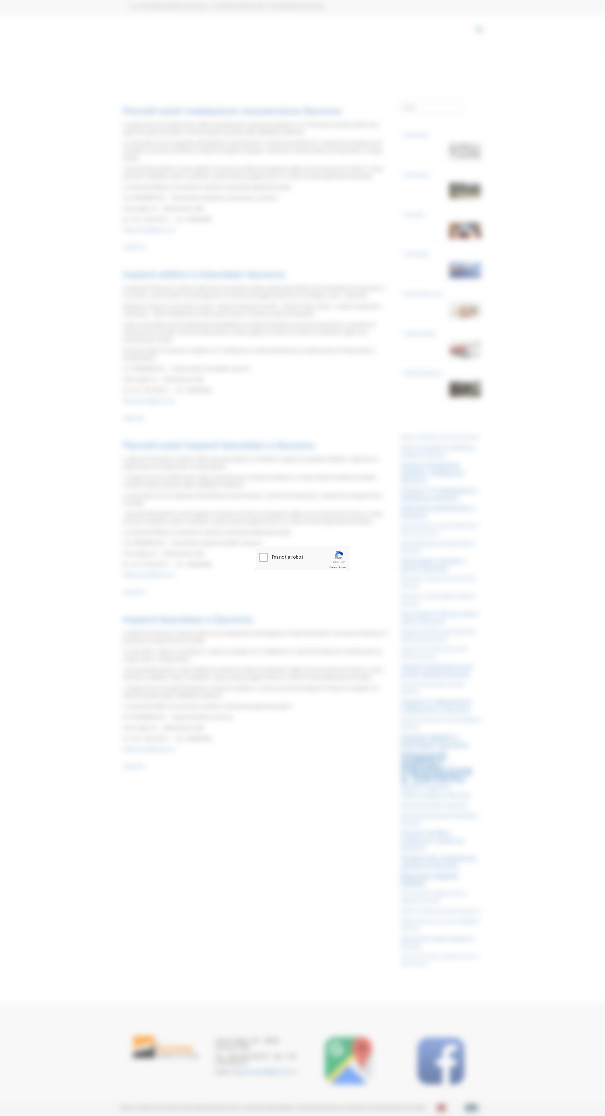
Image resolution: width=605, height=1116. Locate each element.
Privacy (333, 567)
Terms (342, 567)
